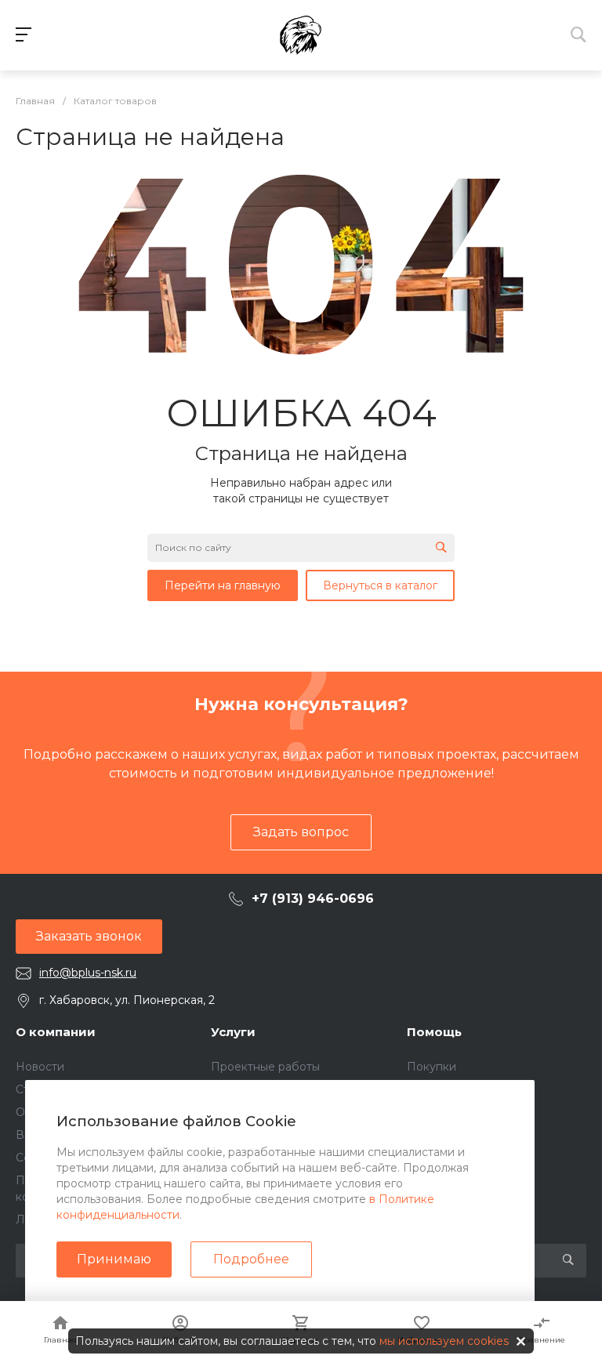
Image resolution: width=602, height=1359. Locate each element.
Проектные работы (265, 1067)
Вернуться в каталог (380, 585)
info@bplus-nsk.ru (87, 973)
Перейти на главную (223, 585)
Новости (40, 1067)
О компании (56, 1031)
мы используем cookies (444, 1341)
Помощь (434, 1031)
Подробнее (251, 1259)
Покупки (431, 1067)
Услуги (233, 1031)
